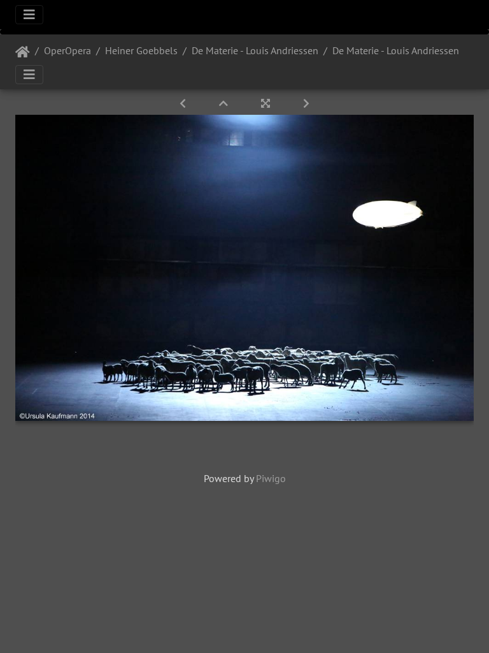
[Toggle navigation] (29, 14)
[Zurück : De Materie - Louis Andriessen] (184, 103)
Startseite (22, 52)
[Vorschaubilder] (225, 103)
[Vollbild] (267, 103)
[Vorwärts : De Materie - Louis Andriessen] (306, 103)
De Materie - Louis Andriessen (255, 50)
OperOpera (67, 50)
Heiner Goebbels (141, 50)
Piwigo (271, 478)
